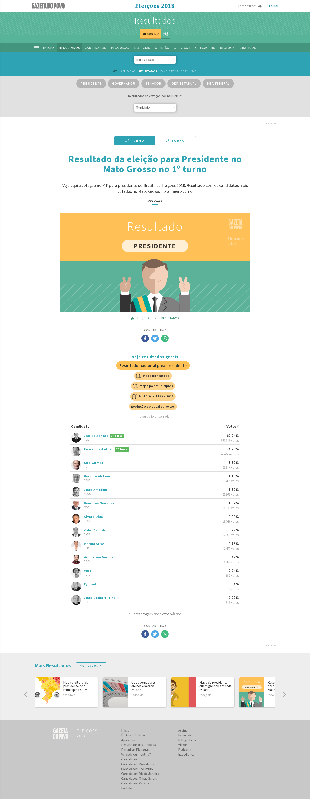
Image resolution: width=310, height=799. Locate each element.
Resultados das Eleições (138, 745)
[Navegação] (36, 47)
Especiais (184, 735)
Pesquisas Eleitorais (135, 749)
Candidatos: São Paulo (137, 769)
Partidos (127, 788)
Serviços (182, 48)
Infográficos (187, 740)
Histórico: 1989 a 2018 (156, 396)
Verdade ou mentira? (136, 754)
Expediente (186, 754)
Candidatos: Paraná (135, 783)
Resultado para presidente (153, 365)
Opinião (162, 48)
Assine (182, 730)
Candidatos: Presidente (138, 764)
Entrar (273, 6)
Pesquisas (120, 48)
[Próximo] (284, 694)
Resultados (69, 48)
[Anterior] (26, 694)
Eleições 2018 (155, 6)
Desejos (227, 48)
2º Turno (175, 140)
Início (48, 48)
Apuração (128, 71)
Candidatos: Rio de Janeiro (140, 773)
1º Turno (134, 140)
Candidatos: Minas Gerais (139, 778)
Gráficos (248, 48)
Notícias (142, 48)
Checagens (205, 48)
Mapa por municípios (156, 386)
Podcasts (184, 749)
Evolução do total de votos (153, 406)
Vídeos (182, 745)
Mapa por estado (156, 375)
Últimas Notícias (133, 735)
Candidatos (95, 48)
